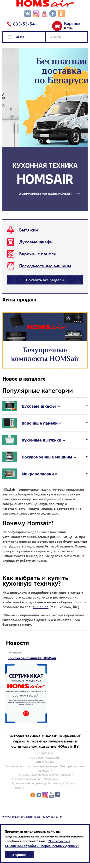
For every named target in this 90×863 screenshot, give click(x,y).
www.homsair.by (13, 817)
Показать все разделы (45, 280)
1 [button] (41, 141)
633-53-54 (40, 607)
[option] (45, 99)
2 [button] (48, 141)
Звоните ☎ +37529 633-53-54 (44, 817)
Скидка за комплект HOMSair (32, 658)
